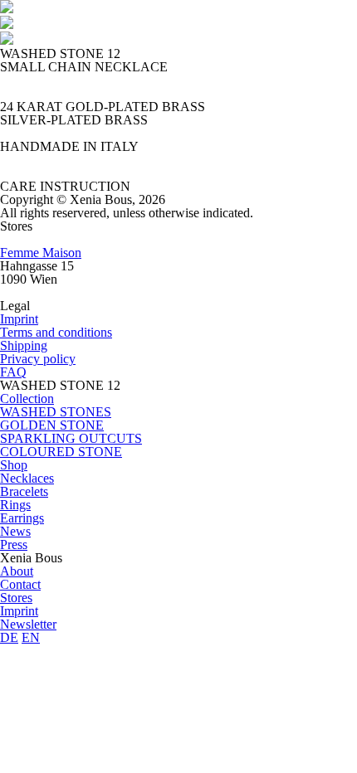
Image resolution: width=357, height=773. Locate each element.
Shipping (23, 345)
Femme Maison (40, 253)
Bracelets (24, 491)
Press (13, 544)
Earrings (22, 518)
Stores (16, 598)
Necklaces (27, 478)
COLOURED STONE (61, 452)
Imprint (19, 319)
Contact (20, 584)
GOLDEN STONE (52, 425)
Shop (13, 465)
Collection (27, 398)
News (15, 531)
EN (31, 637)
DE (9, 637)
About (16, 571)
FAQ (13, 372)
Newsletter (28, 624)
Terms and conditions (56, 332)
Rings (15, 505)
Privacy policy (38, 359)
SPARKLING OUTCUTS (71, 438)
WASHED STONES (55, 412)
